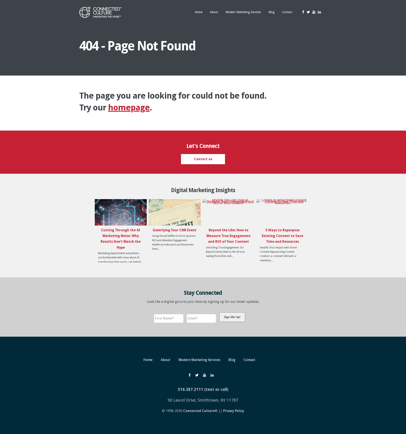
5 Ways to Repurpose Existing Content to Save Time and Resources (282, 236)
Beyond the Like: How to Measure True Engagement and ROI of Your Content (228, 236)
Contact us (203, 159)
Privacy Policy (233, 411)
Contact (249, 360)
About (165, 360)
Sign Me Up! (232, 317)
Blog (231, 360)
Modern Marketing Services (199, 360)
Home (147, 360)
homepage (129, 108)
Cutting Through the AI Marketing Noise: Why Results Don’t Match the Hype (121, 238)
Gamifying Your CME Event (174, 230)
